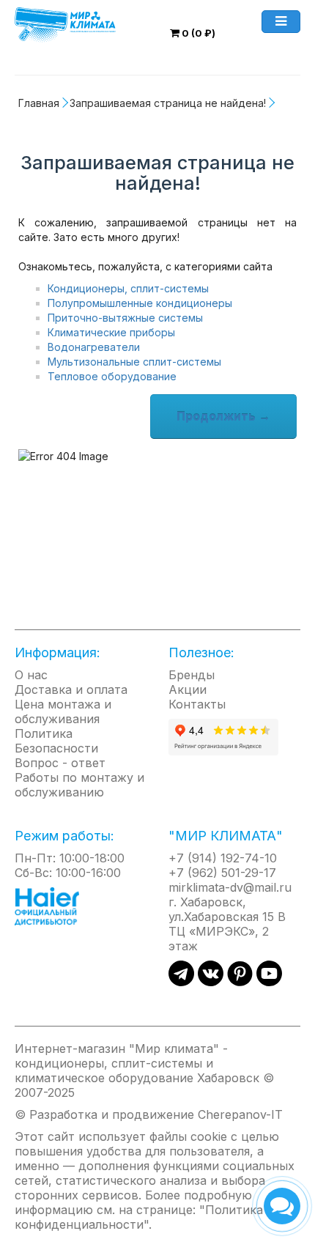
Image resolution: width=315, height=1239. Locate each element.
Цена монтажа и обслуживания (63, 711)
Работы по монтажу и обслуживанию (79, 784)
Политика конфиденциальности (139, 1217)
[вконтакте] (210, 981)
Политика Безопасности (56, 740)
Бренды (191, 674)
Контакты (197, 704)
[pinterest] (240, 981)
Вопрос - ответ (60, 762)
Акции (187, 689)
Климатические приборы (111, 332)
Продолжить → (223, 416)
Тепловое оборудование (112, 376)
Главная (38, 103)
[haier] (54, 905)
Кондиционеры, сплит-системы (128, 288)
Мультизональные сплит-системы (134, 361)
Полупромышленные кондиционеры (140, 303)
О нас (31, 674)
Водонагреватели (94, 347)
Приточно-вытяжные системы (125, 317)
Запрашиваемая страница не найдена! (168, 103)
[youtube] (269, 981)
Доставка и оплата (71, 689)
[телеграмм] (181, 981)
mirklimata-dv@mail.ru (230, 887)
